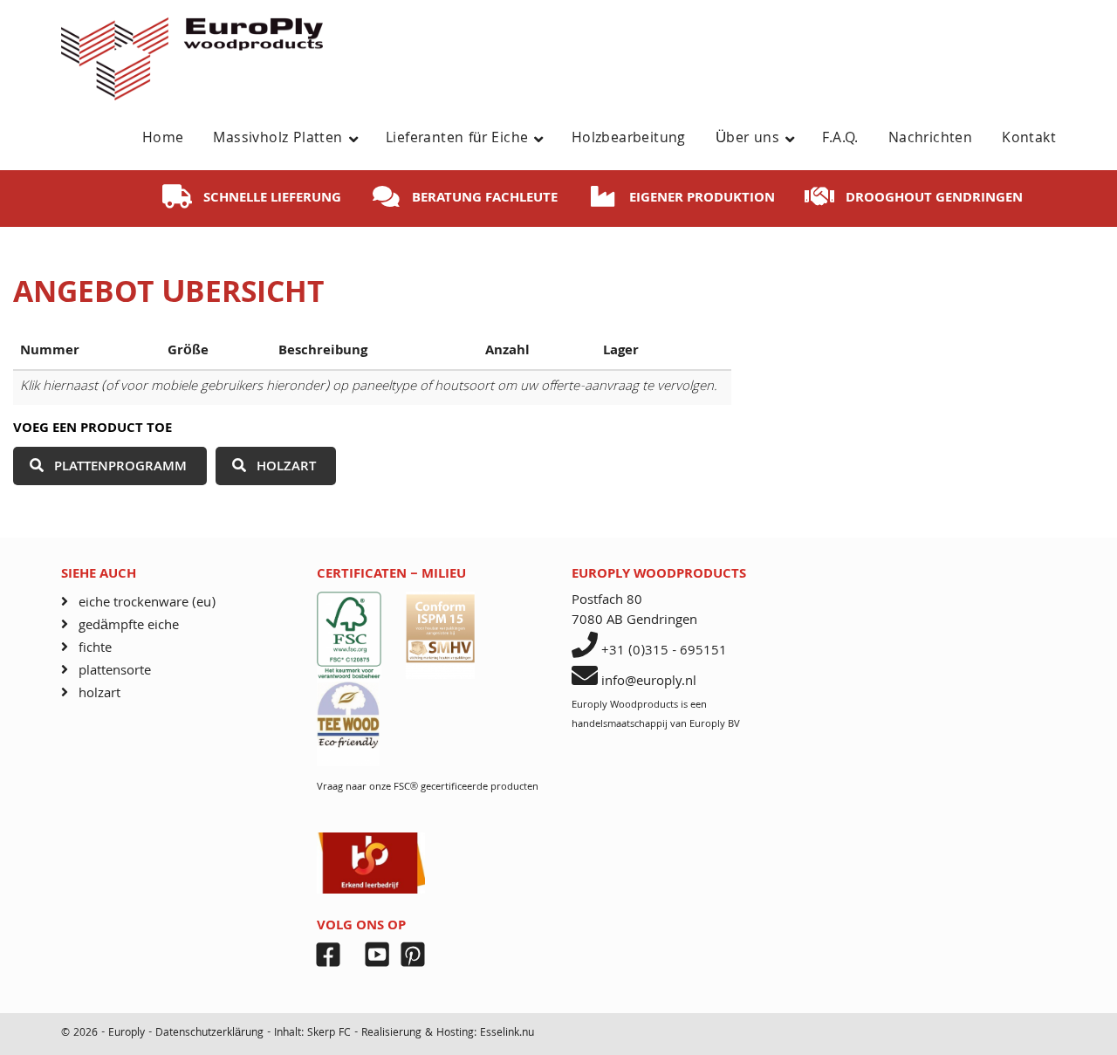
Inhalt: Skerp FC (312, 1033)
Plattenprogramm (120, 467)
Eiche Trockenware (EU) (147, 603)
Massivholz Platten (277, 139)
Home (163, 139)
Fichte (95, 649)
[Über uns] (796, 139)
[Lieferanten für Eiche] (545, 139)
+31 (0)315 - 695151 (664, 652)
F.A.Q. (840, 139)
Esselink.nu (507, 1033)
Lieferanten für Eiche (457, 139)
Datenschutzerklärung (211, 1033)
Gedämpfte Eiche (129, 626)
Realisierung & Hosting (417, 1033)
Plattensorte (115, 671)
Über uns (747, 139)
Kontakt (1029, 139)
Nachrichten (930, 139)
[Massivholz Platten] (360, 139)
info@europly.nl (648, 682)
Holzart (286, 467)
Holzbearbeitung (629, 139)
